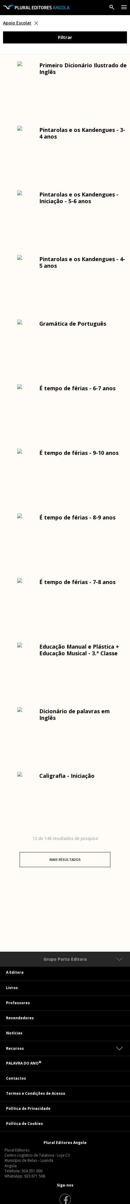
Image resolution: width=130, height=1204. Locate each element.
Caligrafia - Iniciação (67, 775)
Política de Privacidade (28, 1108)
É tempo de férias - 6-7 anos (77, 388)
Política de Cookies (24, 1123)
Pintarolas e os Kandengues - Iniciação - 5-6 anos (79, 198)
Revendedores (20, 1017)
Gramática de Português (72, 323)
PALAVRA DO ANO (23, 1063)
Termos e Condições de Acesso (35, 1093)
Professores (18, 1002)
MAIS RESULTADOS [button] (65, 859)
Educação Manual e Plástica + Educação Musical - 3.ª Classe (79, 650)
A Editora (15, 972)
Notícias (14, 1033)
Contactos (16, 1078)
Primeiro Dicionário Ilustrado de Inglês (83, 68)
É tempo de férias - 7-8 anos (77, 582)
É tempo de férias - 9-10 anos (79, 452)
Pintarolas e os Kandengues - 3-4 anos (82, 133)
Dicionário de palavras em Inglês (74, 714)
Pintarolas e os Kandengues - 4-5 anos (82, 262)
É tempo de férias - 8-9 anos (77, 517)
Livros (12, 987)
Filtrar (65, 37)
